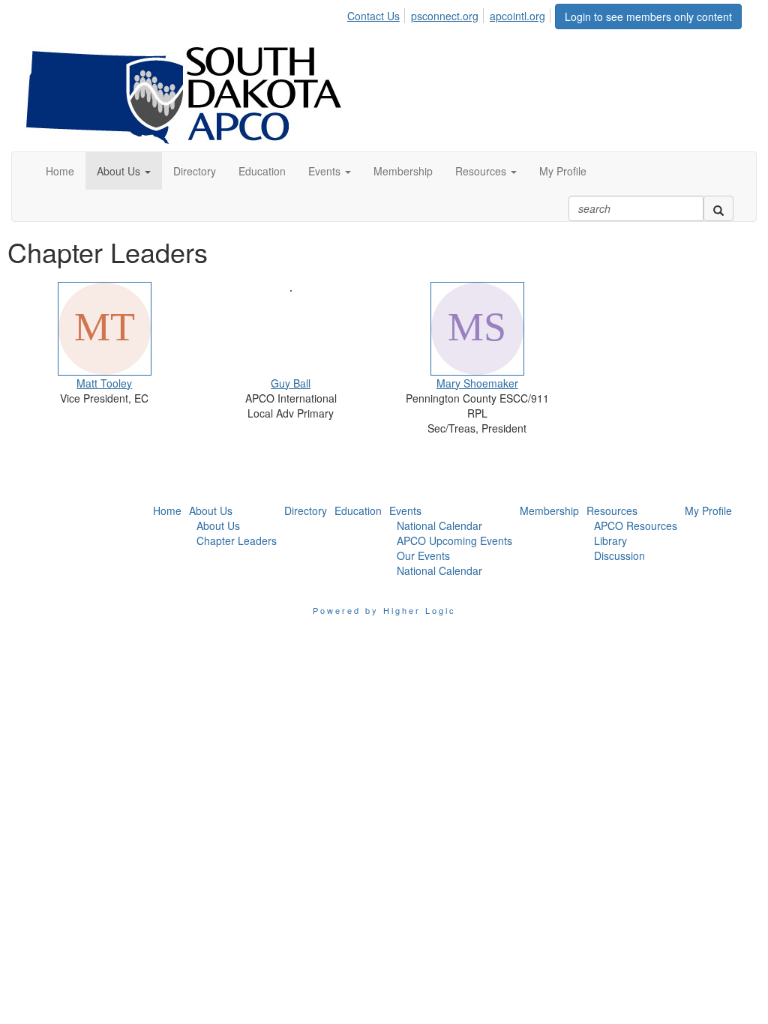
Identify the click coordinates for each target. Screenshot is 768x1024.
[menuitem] (378, 13)
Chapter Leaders (236, 540)
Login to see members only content (648, 16)
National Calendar (439, 525)
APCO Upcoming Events (454, 540)
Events (405, 510)
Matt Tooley (104, 383)
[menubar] (450, 13)
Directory (305, 510)
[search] (719, 208)
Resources (612, 510)
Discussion (619, 555)
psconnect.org (444, 15)
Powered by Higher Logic (384, 610)
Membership (549, 510)
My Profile (708, 510)
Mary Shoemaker (477, 383)
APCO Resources (635, 525)
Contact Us (373, 15)
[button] (124, 171)
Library (610, 540)
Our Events (423, 555)
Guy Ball (290, 383)
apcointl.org (517, 15)
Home (167, 510)
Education (358, 510)
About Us (210, 510)
